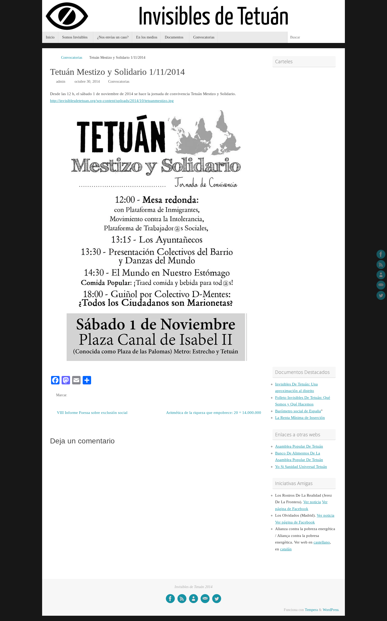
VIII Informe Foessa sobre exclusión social (91, 412)
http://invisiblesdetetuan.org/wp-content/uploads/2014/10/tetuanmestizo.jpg (112, 101)
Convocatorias (71, 58)
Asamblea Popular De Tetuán (299, 446)
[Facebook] (380, 254)
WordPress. (331, 610)
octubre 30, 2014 (87, 82)
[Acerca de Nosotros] (380, 274)
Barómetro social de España (298, 411)
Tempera (311, 610)
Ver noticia (312, 502)
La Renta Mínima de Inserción (300, 417)
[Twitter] (380, 295)
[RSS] (380, 264)
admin (60, 82)
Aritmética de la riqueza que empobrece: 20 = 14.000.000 (213, 412)
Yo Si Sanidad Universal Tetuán (301, 466)
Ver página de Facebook (295, 522)
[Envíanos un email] (380, 285)
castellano (322, 542)
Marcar (61, 395)
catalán (286, 549)
